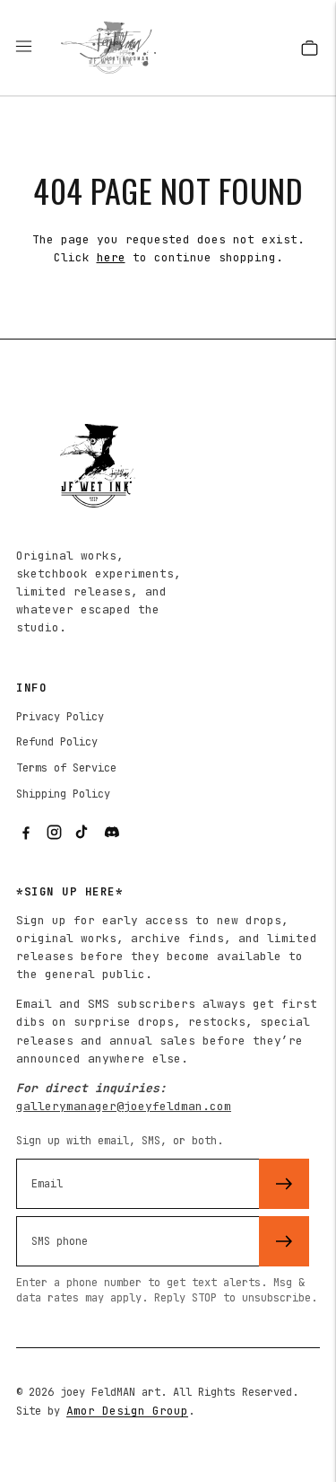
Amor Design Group (127, 1410)
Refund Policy (57, 742)
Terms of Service (66, 768)
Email (52, 1156)
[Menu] (32, 47)
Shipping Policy (63, 794)
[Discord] (111, 833)
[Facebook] (25, 833)
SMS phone (66, 1214)
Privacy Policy (60, 717)
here (111, 257)
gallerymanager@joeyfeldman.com (123, 1106)
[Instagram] (54, 833)
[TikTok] (82, 833)
